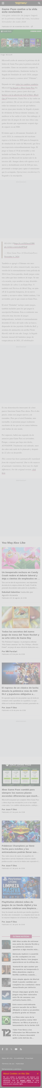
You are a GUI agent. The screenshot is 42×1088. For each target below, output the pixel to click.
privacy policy (25, 1080)
